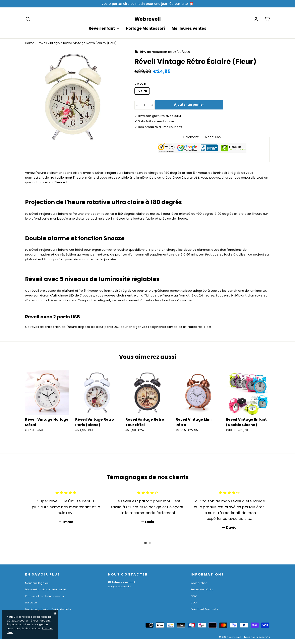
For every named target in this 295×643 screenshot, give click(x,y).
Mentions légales (37, 583)
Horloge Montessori (145, 28)
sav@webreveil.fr (120, 586)
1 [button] (145, 543)
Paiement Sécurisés (204, 609)
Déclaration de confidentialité (45, 589)
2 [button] (150, 543)
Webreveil (147, 18)
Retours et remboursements (44, 596)
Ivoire (142, 91)
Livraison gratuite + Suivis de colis (48, 609)
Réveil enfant (102, 28)
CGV (194, 596)
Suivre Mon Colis (202, 589)
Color (140, 83)
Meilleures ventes (189, 28)
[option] (66, 507)
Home (30, 43)
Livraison (31, 602)
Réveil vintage (49, 43)
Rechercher (199, 583)
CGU (194, 602)
